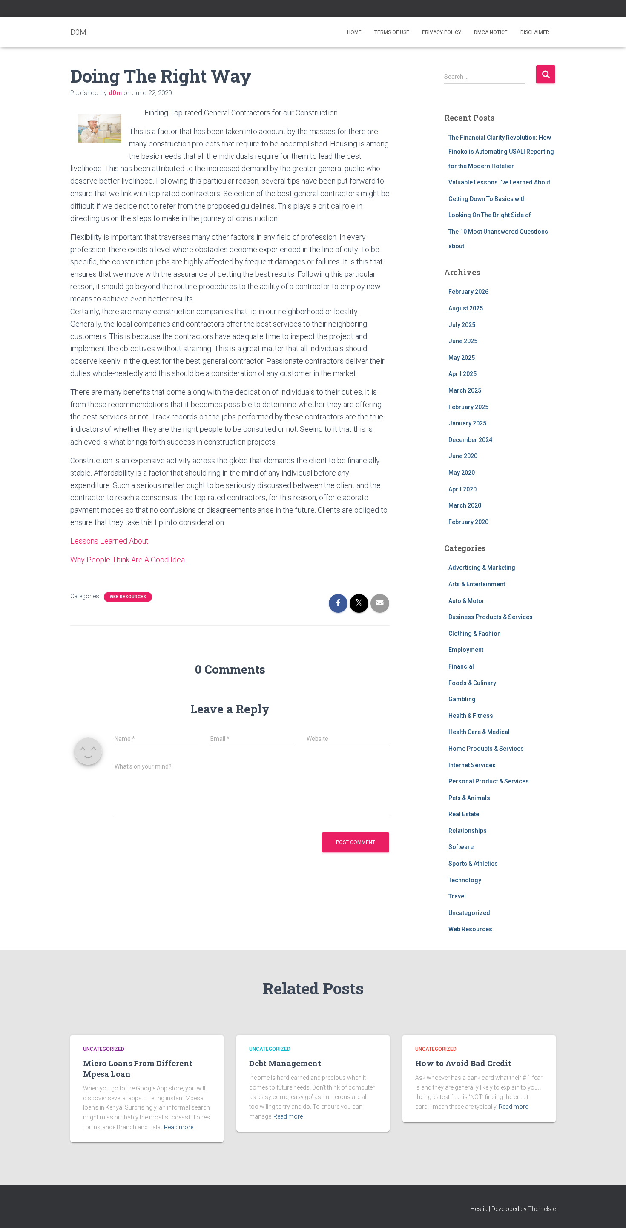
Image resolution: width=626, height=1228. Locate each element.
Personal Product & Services (488, 781)
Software (461, 847)
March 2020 (464, 505)
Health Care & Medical (479, 732)
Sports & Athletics (473, 863)
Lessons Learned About (109, 541)
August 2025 (465, 308)
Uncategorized (469, 913)
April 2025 (462, 373)
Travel (457, 896)
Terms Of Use (391, 32)
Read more (178, 1127)
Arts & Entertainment (476, 584)
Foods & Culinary (472, 683)
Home (354, 32)
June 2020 (462, 456)
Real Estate (463, 814)
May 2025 (461, 357)
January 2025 (467, 423)
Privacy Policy (441, 32)
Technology (464, 880)
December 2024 (470, 439)
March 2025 (464, 390)
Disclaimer (534, 32)
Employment (465, 649)
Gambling (462, 699)
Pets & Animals (469, 798)
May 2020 (461, 472)
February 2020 (468, 522)
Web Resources (128, 596)
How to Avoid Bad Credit (463, 1063)
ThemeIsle (542, 1208)
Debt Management (285, 1063)
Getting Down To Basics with (487, 198)
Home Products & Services (486, 748)
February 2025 (468, 407)
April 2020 (462, 489)
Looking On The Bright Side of (489, 215)
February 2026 (468, 291)
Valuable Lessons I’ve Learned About (499, 182)
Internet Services (472, 765)
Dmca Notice (491, 32)
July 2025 (461, 324)
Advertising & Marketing (481, 567)
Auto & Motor (466, 600)
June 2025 (462, 341)
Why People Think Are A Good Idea (127, 559)
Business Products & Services (490, 617)
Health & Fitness (470, 715)
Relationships (467, 830)
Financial (461, 666)
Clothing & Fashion (474, 633)
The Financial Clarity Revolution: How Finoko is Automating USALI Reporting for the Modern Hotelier (501, 151)
